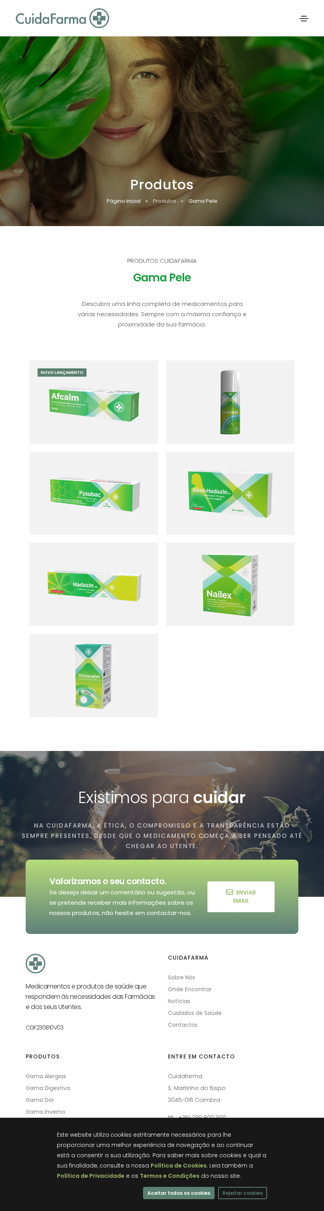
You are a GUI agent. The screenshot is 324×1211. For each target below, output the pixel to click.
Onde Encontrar (190, 989)
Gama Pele (202, 201)
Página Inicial (124, 201)
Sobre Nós (181, 977)
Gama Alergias (46, 1076)
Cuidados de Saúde (195, 1013)
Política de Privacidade (90, 1176)
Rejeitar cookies (242, 1193)
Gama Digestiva (48, 1088)
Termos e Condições (170, 1176)
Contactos (183, 1025)
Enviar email (244, 896)
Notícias (179, 1001)
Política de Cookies (179, 1166)
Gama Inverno (45, 1112)
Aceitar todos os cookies (178, 1193)
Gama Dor (40, 1100)
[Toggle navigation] (304, 18)
